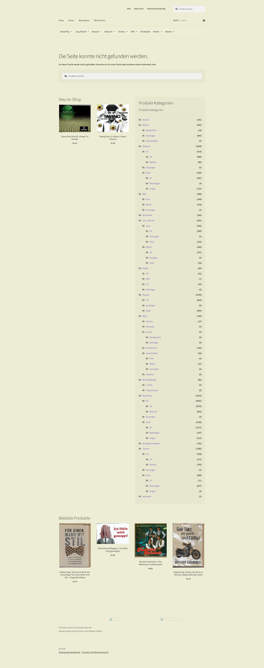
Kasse (71, 20)
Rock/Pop (65, 31)
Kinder (156, 31)
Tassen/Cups (152, 390)
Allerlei (168, 31)
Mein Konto (99, 20)
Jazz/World (80, 31)
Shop (61, 20)
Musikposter (155, 337)
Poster (149, 332)
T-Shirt (149, 385)
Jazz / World (148, 220)
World (149, 247)
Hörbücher (145, 31)
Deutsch (108, 31)
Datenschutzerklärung (156, 8)
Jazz (148, 225)
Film (148, 199)
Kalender (150, 326)
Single (152, 188)
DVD (133, 31)
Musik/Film (151, 130)
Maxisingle (154, 183)
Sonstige (153, 342)
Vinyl (148, 172)
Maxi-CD (153, 411)
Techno (121, 31)
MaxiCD (152, 162)
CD (147, 151)
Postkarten (151, 347)
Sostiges (153, 257)
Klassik (95, 31)
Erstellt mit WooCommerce (95, 652)
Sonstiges (150, 135)
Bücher (145, 125)
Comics (149, 321)
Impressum (138, 8)
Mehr (144, 316)
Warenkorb (84, 20)
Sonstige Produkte (151, 443)
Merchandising (149, 379)
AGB (128, 8)
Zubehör (150, 374)
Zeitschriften (152, 140)
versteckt (146, 496)
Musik (148, 204)
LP (150, 178)
